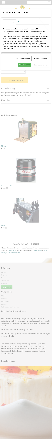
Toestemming (9, 22)
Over (27, 22)
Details (20, 22)
